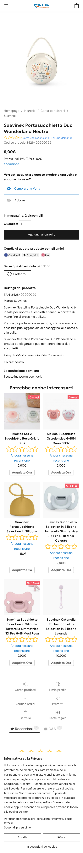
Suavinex (10, 116)
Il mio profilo (57, 690)
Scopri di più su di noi (17, 827)
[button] (41, 6)
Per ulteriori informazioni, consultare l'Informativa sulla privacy (38, 820)
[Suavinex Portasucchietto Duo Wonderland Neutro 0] (41, 64)
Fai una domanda (62, 137)
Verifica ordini (25, 704)
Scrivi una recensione (36, 137)
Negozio (30, 111)
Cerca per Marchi (53, 111)
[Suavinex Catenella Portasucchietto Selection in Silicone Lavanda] (61, 597)
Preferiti (57, 704)
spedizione (11, 164)
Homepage (11, 111)
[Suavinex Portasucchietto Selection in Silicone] (22, 500)
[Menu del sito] (6, 5)
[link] (42, 845)
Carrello (25, 718)
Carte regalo (57, 718)
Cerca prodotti (25, 690)
